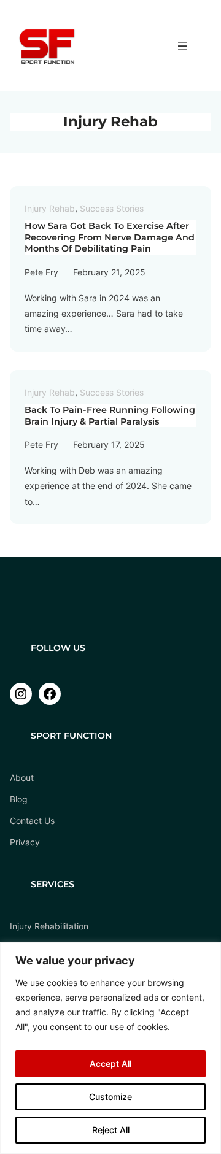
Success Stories (112, 208)
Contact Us (32, 820)
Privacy (25, 842)
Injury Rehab (50, 208)
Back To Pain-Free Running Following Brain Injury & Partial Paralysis (110, 415)
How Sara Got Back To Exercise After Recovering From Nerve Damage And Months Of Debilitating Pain (110, 237)
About (22, 777)
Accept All (110, 1063)
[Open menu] (182, 46)
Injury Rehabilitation (49, 926)
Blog (19, 799)
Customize (110, 1096)
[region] (110, 1048)
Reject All (111, 1130)
